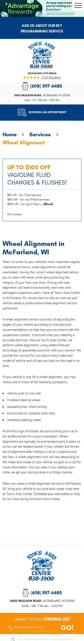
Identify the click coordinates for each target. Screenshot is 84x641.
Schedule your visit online (51, 494)
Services (40, 134)
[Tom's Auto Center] (42, 55)
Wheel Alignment (24, 142)
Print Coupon (14, 214)
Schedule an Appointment (47, 112)
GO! (67, 627)
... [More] (46, 204)
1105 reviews (51, 77)
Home (10, 134)
